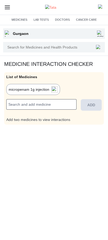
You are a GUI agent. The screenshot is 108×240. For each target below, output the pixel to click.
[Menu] (7, 7)
